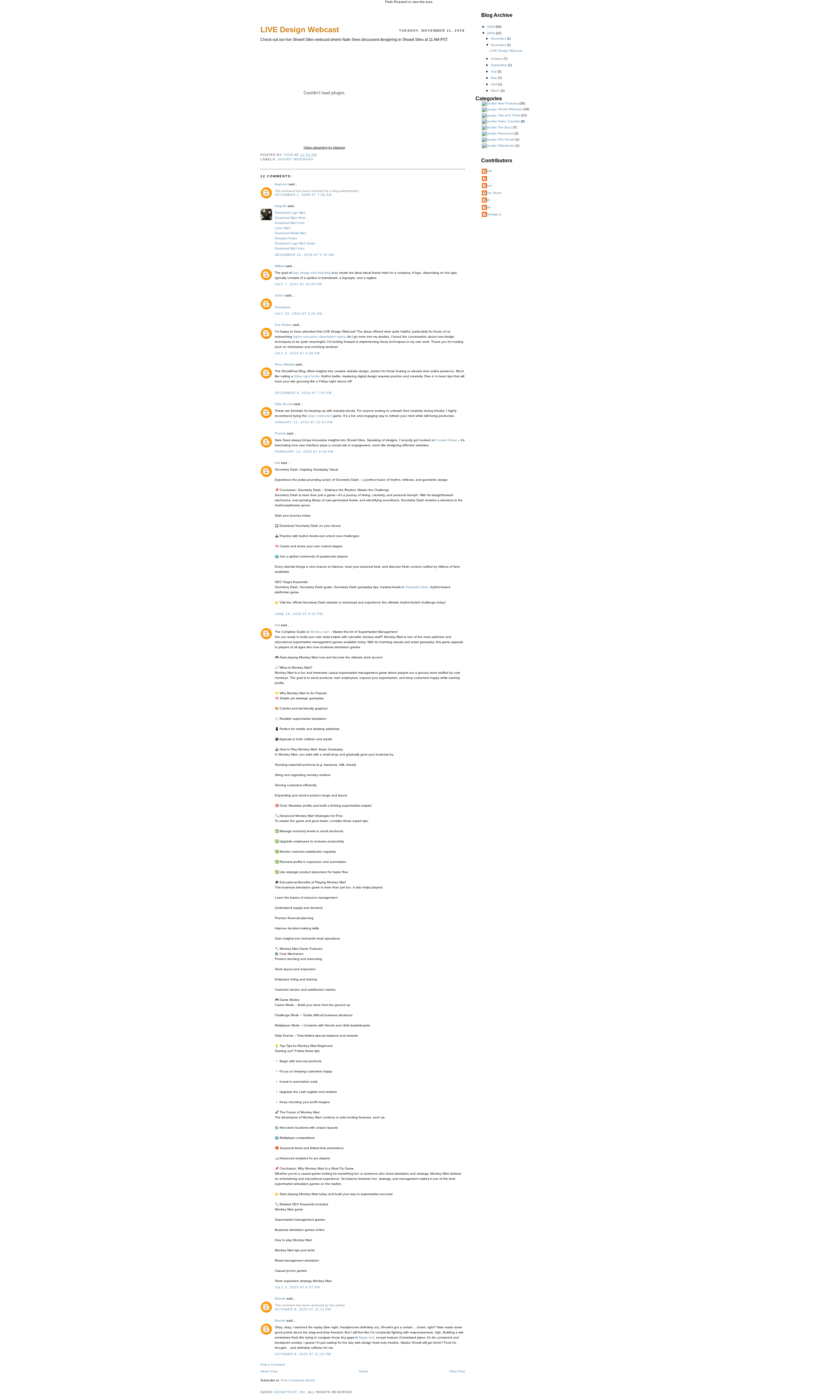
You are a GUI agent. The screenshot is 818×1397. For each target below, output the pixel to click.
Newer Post (268, 1371)
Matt (486, 200)
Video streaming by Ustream (324, 147)
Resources (505, 133)
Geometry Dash (416, 587)
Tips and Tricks (509, 115)
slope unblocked (320, 416)
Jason (487, 185)
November (499, 45)
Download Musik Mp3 (290, 233)
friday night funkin (307, 376)
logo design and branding (312, 272)
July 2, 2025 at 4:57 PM (297, 1287)
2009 (491, 26)
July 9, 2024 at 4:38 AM (297, 353)
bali (277, 462)
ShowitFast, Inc (289, 1392)
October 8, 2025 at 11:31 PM (303, 1309)
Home (363, 1371)
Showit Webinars (295, 159)
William (280, 266)
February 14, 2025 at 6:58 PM (304, 451)
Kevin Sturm (492, 193)
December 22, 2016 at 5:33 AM (304, 255)
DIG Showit (506, 139)
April (494, 84)
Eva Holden (283, 324)
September (499, 65)
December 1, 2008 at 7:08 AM (303, 194)
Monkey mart (319, 631)
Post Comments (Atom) (298, 1380)
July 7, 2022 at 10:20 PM (298, 284)
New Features (508, 103)
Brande (280, 1298)
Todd (487, 207)
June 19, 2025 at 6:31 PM (299, 614)
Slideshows (506, 145)
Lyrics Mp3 (282, 228)
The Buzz (505, 127)
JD (485, 178)
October (497, 58)
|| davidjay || (492, 214)
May (494, 78)
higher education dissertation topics (319, 336)
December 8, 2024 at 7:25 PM (303, 393)
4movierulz (282, 307)
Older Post (457, 1371)
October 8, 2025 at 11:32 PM (303, 1354)
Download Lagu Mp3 (290, 212)
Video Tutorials (509, 121)
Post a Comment (272, 1364)
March (496, 90)
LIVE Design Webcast (506, 50)
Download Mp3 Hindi (290, 217)
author (279, 295)
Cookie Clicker (446, 440)
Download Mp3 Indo (290, 223)
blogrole (281, 206)
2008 (491, 33)
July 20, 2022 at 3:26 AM (298, 313)
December (499, 38)
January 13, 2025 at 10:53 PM (304, 422)
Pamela (280, 433)
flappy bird (366, 1337)
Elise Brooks (284, 404)
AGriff (487, 171)
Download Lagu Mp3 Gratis (295, 243)
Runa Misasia (285, 364)
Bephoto (281, 184)
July (494, 71)
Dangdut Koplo (286, 238)
